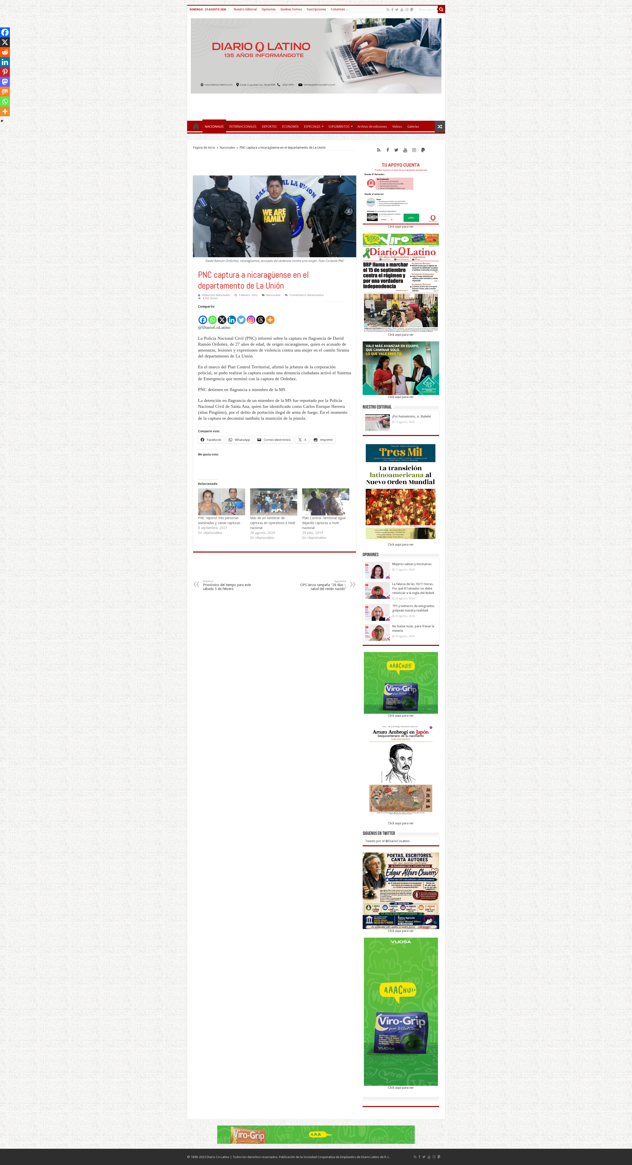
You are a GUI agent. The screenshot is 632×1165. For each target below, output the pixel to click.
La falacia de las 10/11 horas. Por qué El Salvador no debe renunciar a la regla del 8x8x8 (413, 588)
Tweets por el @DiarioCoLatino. (387, 841)
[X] (222, 317)
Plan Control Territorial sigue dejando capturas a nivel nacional (324, 523)
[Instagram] (251, 317)
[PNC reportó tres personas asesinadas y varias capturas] (221, 501)
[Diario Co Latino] (316, 55)
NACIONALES (214, 126)
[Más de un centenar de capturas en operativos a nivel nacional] (273, 501)
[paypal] (412, 10)
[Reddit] (5, 52)
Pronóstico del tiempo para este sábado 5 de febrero (227, 585)
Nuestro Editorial (245, 9)
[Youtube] (402, 10)
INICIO (196, 126)
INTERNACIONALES (243, 126)
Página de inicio (204, 147)
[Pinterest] (5, 72)
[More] (270, 317)
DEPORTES (269, 126)
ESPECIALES (312, 126)
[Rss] (388, 10)
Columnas (338, 9)
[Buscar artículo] (441, 9)
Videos (397, 126)
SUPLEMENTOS (339, 126)
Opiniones (269, 9)
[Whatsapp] (212, 317)
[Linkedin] (231, 317)
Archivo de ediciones (372, 126)
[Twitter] (397, 10)
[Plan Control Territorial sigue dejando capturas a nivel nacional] (325, 501)
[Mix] (5, 92)
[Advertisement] (316, 105)
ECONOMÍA (290, 126)
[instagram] (407, 10)
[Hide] (2, 121)
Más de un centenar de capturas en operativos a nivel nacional (272, 523)
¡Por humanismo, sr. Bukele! (411, 416)
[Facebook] (392, 10)
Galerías (413, 126)
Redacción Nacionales (216, 295)
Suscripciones (316, 9)
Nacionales (227, 147)
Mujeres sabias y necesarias (412, 564)
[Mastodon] (5, 82)
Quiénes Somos (291, 9)
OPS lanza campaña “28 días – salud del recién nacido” (323, 585)
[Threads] (260, 317)
